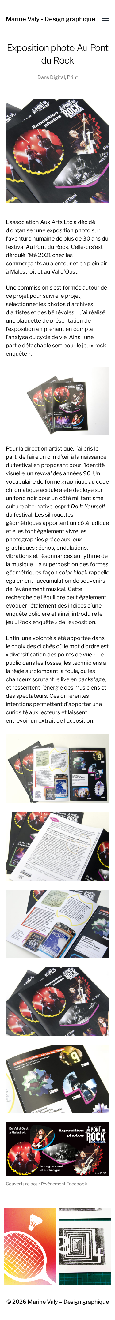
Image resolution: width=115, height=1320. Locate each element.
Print (72, 77)
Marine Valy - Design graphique (50, 19)
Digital (57, 77)
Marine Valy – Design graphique (68, 1302)
